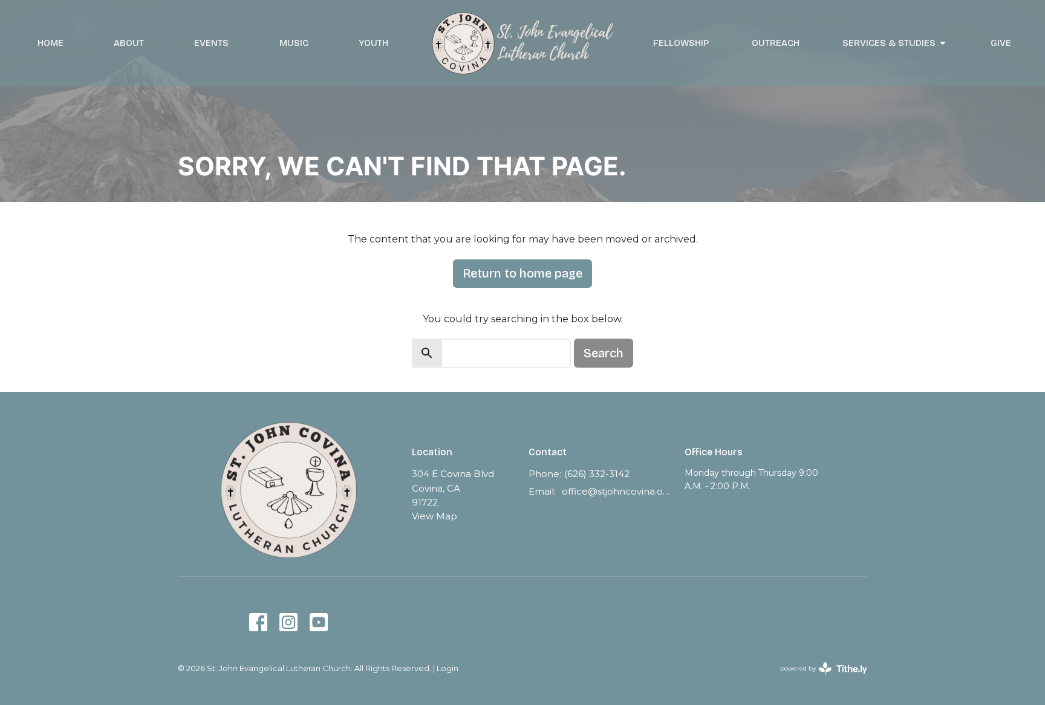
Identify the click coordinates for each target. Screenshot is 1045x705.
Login (447, 668)
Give (1001, 42)
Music (293, 42)
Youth (373, 42)
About (129, 42)
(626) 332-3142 (597, 473)
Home (50, 42)
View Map (434, 516)
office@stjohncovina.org (617, 491)
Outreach (775, 42)
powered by (818, 678)
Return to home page (522, 273)
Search (603, 353)
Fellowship (681, 42)
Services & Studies (889, 42)
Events (211, 42)
